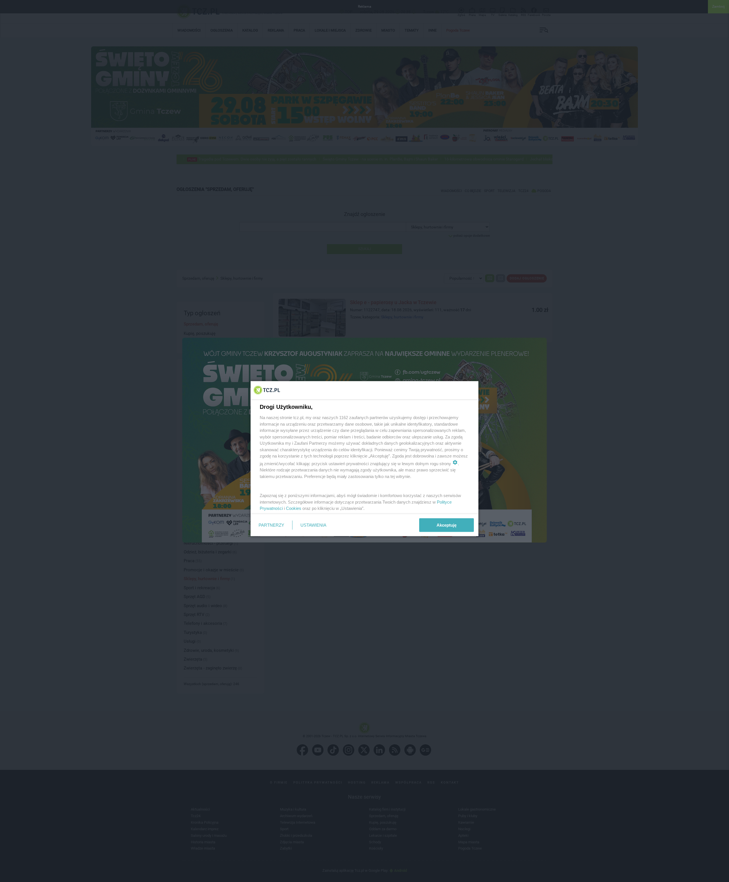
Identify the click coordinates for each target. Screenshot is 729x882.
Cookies (293, 508)
